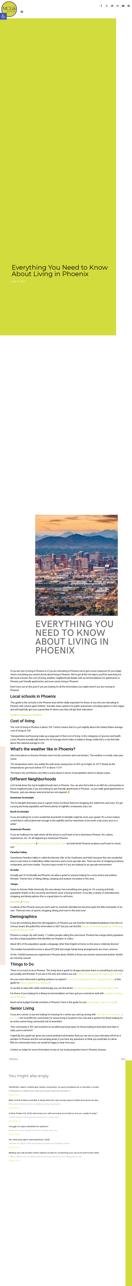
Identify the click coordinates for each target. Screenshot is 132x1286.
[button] (22, 12)
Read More (14, 1095)
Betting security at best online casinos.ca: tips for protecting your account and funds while (54, 1152)
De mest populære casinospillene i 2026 (29, 1139)
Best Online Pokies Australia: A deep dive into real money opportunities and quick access (53, 1100)
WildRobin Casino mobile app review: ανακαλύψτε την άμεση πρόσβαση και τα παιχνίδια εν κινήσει (54, 1087)
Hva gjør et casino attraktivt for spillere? (28, 1126)
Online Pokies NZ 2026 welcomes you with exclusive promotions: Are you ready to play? (53, 1113)
